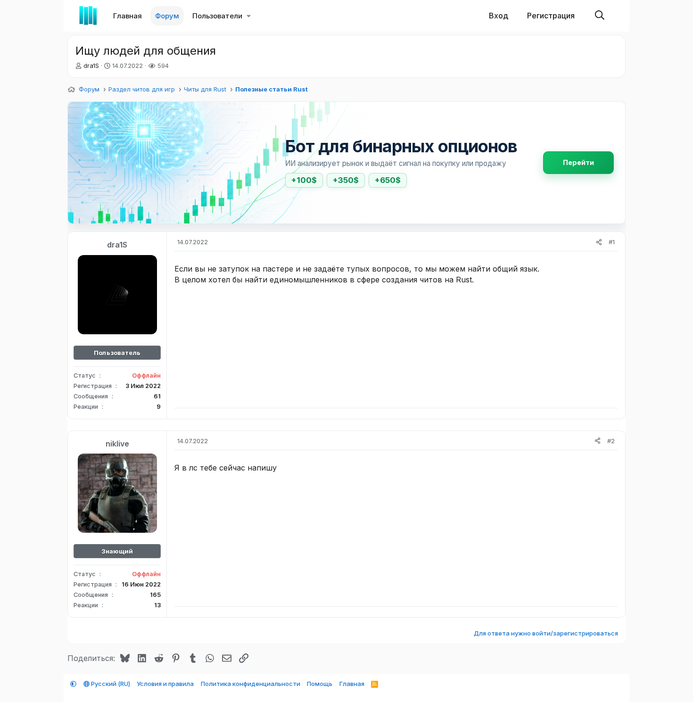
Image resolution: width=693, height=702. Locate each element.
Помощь (319, 683)
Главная (127, 15)
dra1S (91, 65)
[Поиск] (599, 16)
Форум (167, 15)
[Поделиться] (599, 242)
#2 (611, 441)
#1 (612, 242)
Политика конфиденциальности (250, 683)
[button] (249, 15)
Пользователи (217, 15)
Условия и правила (165, 683)
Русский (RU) (110, 683)
